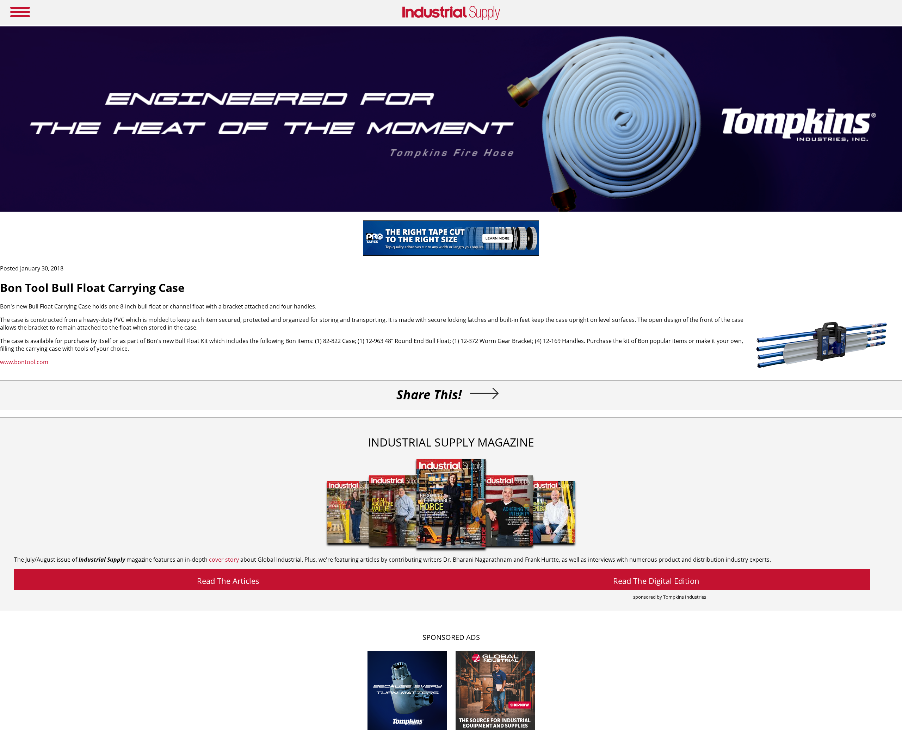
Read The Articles (228, 580)
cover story (224, 559)
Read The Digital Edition (656, 580)
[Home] (451, 19)
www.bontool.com (24, 362)
